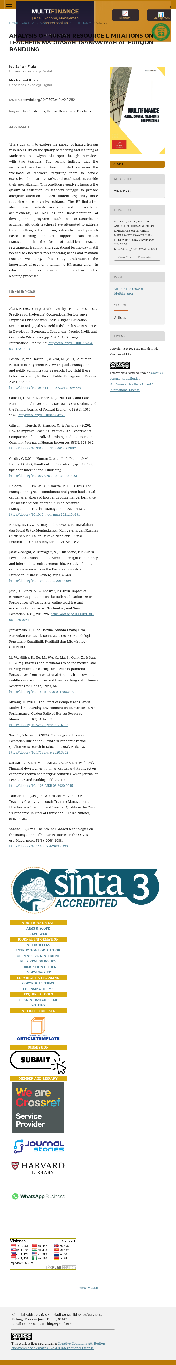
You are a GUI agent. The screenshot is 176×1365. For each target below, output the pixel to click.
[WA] (38, 1213)
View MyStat (88, 1288)
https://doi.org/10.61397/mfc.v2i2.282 (46, 100)
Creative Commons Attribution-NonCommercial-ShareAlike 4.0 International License (58, 1345)
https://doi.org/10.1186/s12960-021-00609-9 (41, 691)
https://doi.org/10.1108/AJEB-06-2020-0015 (41, 785)
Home (14, 23)
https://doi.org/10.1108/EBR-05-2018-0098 (40, 580)
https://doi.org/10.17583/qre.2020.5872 (38, 752)
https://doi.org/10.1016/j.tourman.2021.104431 (44, 514)
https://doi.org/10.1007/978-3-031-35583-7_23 (43, 475)
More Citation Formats (134, 257)
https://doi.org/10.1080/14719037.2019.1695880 (45, 387)
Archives (30, 23)
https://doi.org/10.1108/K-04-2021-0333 (38, 846)
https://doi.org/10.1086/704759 (41, 415)
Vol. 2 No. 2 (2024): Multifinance (66, 23)
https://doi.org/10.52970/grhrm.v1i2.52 (38, 725)
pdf (119, 164)
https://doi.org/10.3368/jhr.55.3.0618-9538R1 (43, 448)
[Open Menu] (9, 4)
